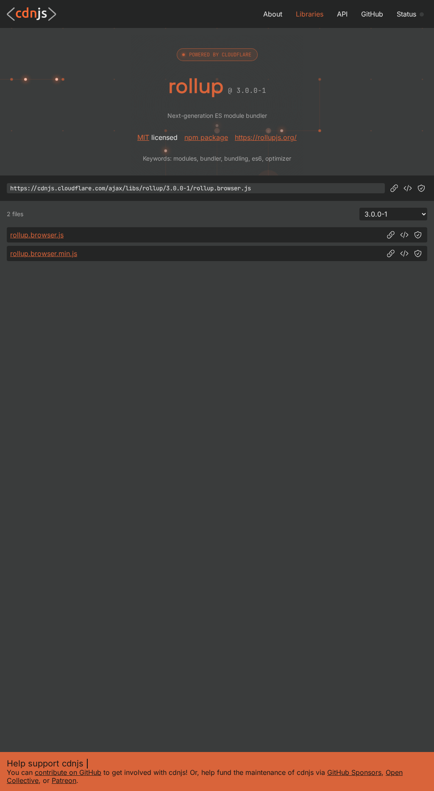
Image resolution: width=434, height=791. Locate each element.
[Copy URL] (394, 188)
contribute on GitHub (68, 772)
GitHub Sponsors (354, 772)
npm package (206, 137)
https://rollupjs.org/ (266, 137)
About (272, 14)
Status (406, 14)
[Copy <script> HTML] (408, 188)
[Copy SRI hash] (421, 188)
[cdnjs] (31, 14)
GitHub (372, 14)
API (342, 14)
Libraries (309, 14)
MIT (143, 137)
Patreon (64, 780)
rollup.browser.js (37, 235)
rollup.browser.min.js (43, 253)
